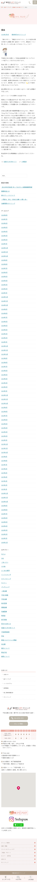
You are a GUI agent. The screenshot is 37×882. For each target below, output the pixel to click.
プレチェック (5, 587)
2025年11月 (4, 252)
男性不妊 (4, 652)
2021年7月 (4, 465)
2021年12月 (4, 444)
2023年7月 (4, 366)
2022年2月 (4, 436)
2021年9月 (4, 457)
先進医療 (4, 611)
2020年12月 (4, 493)
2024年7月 (4, 317)
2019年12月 (4, 542)
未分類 (3, 644)
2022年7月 (4, 416)
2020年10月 (4, 501)
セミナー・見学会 (6, 856)
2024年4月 (4, 330)
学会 (2, 636)
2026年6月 (4, 223)
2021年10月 (4, 452)
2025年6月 (4, 272)
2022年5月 (4, 424)
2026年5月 (4, 227)
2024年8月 (4, 313)
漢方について (5, 648)
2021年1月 (4, 489)
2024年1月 (4, 342)
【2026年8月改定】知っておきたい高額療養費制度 (16, 187)
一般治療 (4, 591)
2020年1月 (4, 538)
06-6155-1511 (19, 718)
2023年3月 (4, 383)
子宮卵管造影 (5, 632)
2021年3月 (4, 481)
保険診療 (4, 607)
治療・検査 (4, 846)
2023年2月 (4, 387)
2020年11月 (4, 497)
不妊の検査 (4, 595)
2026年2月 (4, 240)
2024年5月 (4, 326)
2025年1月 (4, 293)
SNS (2, 558)
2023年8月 (4, 362)
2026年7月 (4, 219)
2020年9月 (4, 506)
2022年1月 (4, 440)
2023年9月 (4, 358)
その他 (3, 566)
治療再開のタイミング (8, 203)
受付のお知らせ (6, 624)
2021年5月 (4, 473)
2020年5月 (4, 522)
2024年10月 (4, 305)
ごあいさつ (4, 562)
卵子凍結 (4, 620)
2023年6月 (4, 371)
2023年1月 (4, 391)
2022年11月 (4, 399)
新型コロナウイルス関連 (8, 640)
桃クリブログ (7, 679)
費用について (5, 656)
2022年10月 (4, 403)
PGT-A (3, 554)
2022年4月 (4, 428)
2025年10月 (4, 256)
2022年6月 (4, 420)
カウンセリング (6, 579)
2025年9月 (4, 260)
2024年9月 (4, 309)
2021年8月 (4, 461)
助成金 (3, 615)
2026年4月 (4, 231)
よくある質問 (5, 570)
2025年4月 (4, 281)
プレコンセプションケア (7, 849)
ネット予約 (18, 724)
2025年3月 (4, 285)
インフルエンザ (6, 575)
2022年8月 (4, 411)
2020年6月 (4, 518)
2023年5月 (4, 375)
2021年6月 (4, 469)
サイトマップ (7, 697)
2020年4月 (4, 526)
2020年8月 (4, 510)
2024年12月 (4, 297)
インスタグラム (8, 683)
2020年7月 (4, 514)
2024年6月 (4, 321)
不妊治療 (4, 599)
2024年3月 (4, 334)
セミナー (4, 583)
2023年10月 (4, 354)
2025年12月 (4, 248)
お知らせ (6, 674)
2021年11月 (4, 448)
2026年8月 (4, 215)
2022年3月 (4, 432)
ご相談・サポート (6, 852)
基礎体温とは (5, 191)
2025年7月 (4, 268)
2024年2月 (4, 338)
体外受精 (4, 603)
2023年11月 (4, 350)
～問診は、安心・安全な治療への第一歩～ (14, 199)
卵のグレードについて (8, 195)
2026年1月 (4, 244)
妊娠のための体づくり (10, 161)
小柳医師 (24, 161)
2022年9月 (4, 407)
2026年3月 (4, 236)
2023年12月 (4, 346)
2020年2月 (4, 534)
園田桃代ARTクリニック (19, 34)
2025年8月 (4, 264)
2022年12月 (4, 395)
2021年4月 (4, 477)
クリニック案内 (5, 843)
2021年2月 (4, 485)
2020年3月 (4, 530)
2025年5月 (4, 276)
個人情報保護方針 (8, 692)
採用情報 (6, 688)
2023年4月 (4, 379)
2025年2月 (4, 289)
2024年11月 (4, 301)
